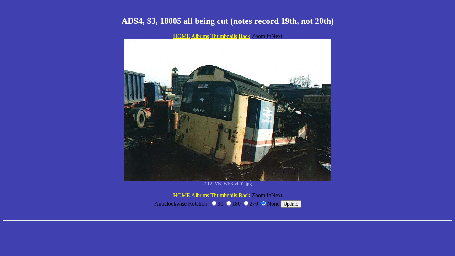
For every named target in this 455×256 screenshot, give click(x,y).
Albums (200, 36)
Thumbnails (223, 36)
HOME (181, 36)
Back (244, 36)
